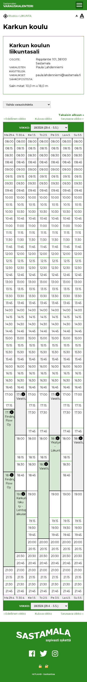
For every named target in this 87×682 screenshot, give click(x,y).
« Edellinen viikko (15, 118)
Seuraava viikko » (72, 118)
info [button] (23, 394)
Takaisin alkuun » (71, 114)
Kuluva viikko (43, 118)
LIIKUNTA (25, 15)
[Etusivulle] (39, 5)
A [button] (77, 15)
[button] (79, 5)
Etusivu (13, 15)
